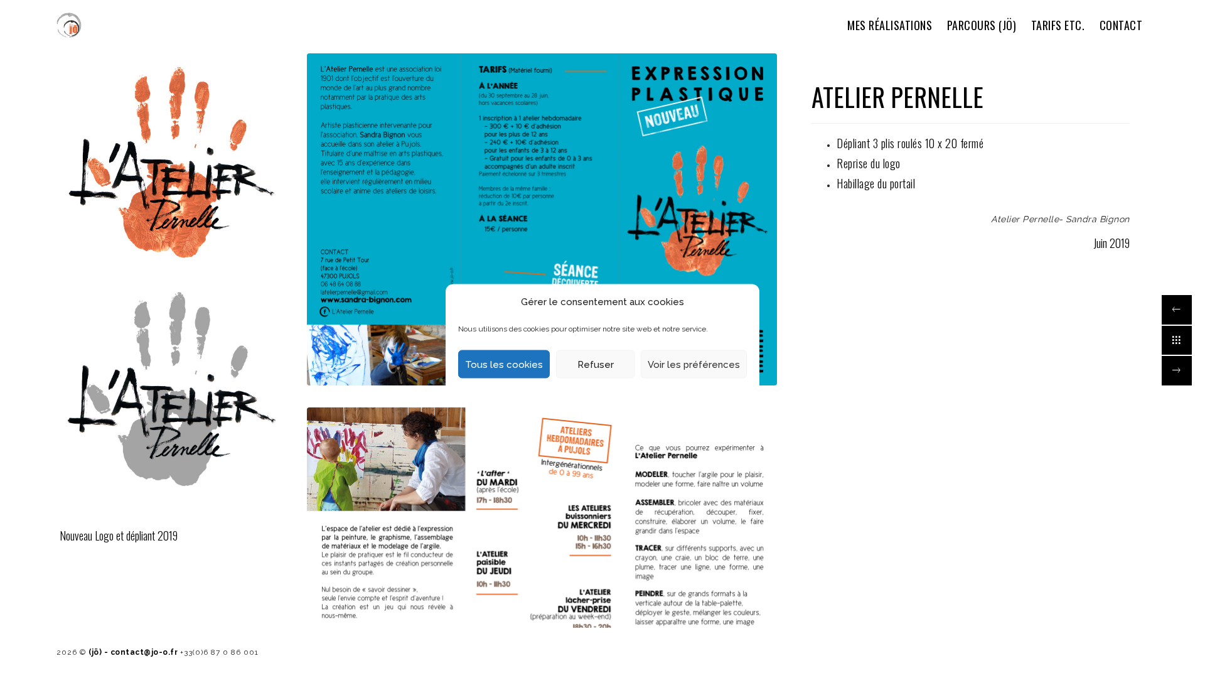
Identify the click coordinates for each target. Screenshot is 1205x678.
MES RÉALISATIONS (889, 25)
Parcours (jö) (982, 25)
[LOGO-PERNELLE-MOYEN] (171, 164)
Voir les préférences (694, 364)
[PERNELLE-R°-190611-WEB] (542, 219)
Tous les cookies (504, 364)
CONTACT (1121, 25)
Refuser (595, 364)
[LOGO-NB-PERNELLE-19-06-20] (171, 390)
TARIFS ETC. (1058, 25)
